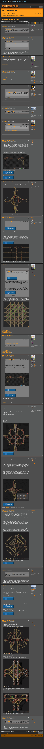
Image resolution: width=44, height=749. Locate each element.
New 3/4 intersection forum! (6, 65)
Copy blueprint (9, 172)
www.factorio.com (5, 11)
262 (34, 80)
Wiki (14, 1)
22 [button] (33, 22)
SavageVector (5, 459)
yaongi (32, 37)
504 (34, 28)
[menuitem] (9, 14)
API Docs (24, 1)
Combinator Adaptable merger (6, 66)
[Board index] (10, 6)
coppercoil (33, 24)
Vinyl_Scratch (5, 141)
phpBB (19, 737)
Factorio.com (4, 1)
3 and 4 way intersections (10, 19)
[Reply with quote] (28, 25)
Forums (10, 1)
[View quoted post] (14, 29)
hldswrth (32, 181)
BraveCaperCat (8, 29)
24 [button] (36, 22)
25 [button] (38, 22)
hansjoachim (33, 76)
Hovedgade (33, 110)
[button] (26, 23)
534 (34, 93)
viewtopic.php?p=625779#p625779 (9, 114)
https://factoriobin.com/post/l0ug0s (9, 187)
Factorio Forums (10, 10)
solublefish (33, 510)
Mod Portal (18, 1)
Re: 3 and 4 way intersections (9, 25)
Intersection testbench (5, 64)
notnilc (32, 217)
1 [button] (29, 22)
